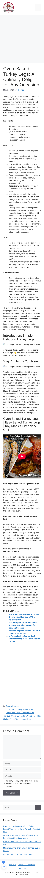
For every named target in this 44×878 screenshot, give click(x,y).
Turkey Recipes (12, 706)
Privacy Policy (22, 868)
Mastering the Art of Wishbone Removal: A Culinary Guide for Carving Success (23, 625)
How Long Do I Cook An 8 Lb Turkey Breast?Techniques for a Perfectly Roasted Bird (21, 829)
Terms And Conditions (26, 865)
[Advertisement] (22, 38)
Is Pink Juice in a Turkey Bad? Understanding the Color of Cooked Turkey (24, 639)
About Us (12, 865)
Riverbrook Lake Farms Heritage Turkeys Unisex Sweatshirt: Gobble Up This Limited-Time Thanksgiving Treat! (22, 716)
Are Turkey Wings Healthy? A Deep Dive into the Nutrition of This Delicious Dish (24, 617)
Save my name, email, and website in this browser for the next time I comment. (22, 783)
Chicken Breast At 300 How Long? (18, 854)
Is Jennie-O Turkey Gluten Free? (20, 709)
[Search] (38, 807)
